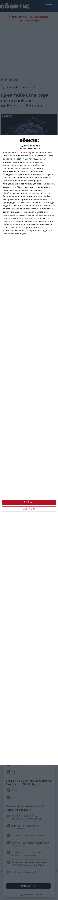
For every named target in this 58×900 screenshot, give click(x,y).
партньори (27, 153)
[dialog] (29, 450)
